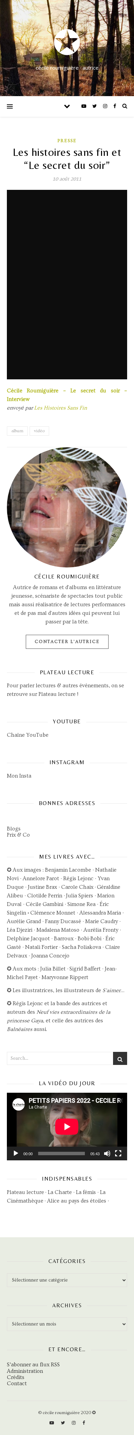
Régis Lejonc (78, 878)
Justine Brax (42, 887)
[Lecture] (15, 1153)
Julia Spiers (79, 896)
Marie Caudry (102, 921)
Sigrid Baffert (85, 969)
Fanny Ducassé (63, 921)
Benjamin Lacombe (68, 870)
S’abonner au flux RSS (33, 1365)
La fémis (86, 1192)
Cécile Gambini (44, 904)
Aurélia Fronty (100, 930)
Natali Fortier (41, 947)
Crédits (15, 1377)
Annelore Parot (41, 878)
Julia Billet (53, 969)
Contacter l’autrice (67, 641)
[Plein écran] (118, 1153)
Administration (25, 1371)
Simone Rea (81, 904)
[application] (67, 1126)
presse (67, 140)
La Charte (60, 1192)
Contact (17, 1383)
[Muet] (107, 1153)
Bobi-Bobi (89, 938)
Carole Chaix (77, 887)
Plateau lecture (57, 694)
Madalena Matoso (57, 930)
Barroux (64, 938)
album (17, 430)
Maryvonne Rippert (65, 977)
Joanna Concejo (50, 956)
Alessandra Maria (100, 913)
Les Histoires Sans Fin (60, 408)
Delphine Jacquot (28, 938)
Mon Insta (19, 776)
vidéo (39, 430)
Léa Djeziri (19, 930)
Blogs (14, 829)
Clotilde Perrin (44, 896)
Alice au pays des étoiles (76, 1201)
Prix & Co (18, 835)
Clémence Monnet (52, 913)
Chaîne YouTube (27, 735)
